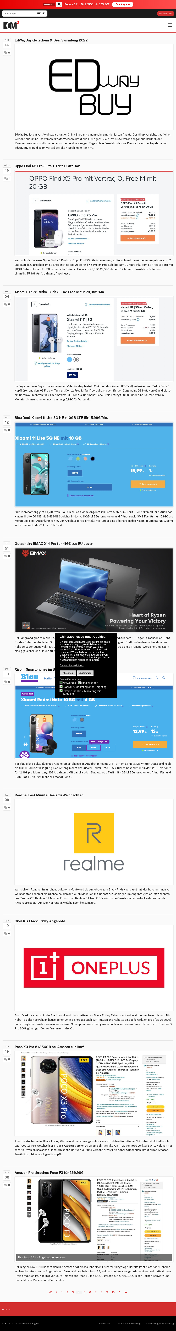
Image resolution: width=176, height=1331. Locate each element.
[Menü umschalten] (170, 25)
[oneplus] (94, 968)
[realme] (94, 842)
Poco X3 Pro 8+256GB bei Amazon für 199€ (49, 1047)
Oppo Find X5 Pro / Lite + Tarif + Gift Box (47, 166)
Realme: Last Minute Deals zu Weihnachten (49, 795)
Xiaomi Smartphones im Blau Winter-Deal (47, 669)
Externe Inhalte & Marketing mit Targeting (82, 692)
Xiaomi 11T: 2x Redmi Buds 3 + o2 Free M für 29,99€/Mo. (60, 292)
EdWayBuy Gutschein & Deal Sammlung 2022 (51, 40)
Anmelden (165, 13)
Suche (41, 13)
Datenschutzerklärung (128, 1323)
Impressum (104, 1323)
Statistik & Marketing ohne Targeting (85, 687)
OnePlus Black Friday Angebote (40, 921)
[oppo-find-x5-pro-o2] (94, 213)
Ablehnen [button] (68, 673)
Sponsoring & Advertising (160, 1323)
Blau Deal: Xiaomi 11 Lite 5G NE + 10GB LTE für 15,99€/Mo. (61, 418)
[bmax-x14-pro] (94, 590)
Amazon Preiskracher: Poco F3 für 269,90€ (49, 1173)
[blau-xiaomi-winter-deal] (94, 716)
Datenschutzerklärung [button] (72, 665)
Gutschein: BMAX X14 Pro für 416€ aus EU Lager (54, 544)
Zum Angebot (123, 4)
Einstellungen (89, 683)
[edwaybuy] (94, 87)
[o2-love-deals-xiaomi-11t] (94, 339)
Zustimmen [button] (85, 673)
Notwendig (69, 683)
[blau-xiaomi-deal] (94, 464)
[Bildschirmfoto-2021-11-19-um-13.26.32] (94, 1094)
